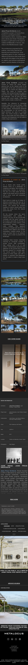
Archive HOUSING (14, 583)
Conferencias (6, 531)
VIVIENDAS (7, 526)
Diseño (14, 531)
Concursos (21, 528)
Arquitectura (20, 526)
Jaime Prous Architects (9, 31)
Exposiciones (22, 531)
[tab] (6, 526)
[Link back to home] (14, 634)
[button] (3, 560)
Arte (12, 526)
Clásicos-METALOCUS (9, 528)
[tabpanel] (14, 560)
